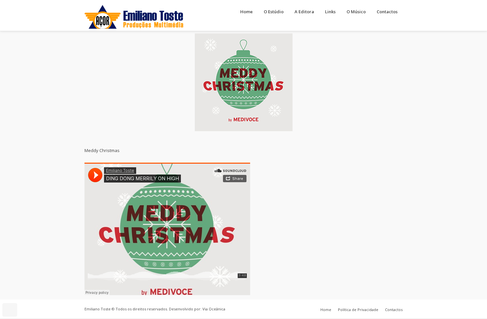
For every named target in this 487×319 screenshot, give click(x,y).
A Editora (304, 12)
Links (330, 12)
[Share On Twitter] (22, 292)
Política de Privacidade (358, 309)
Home (246, 12)
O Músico (356, 12)
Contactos (387, 12)
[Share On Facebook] (12, 292)
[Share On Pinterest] (31, 292)
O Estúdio (274, 12)
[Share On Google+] (40, 292)
